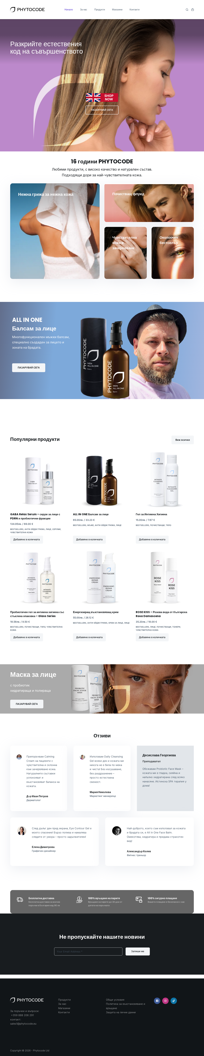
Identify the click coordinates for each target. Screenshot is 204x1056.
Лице (48, 529)
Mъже (90, 525)
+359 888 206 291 (22, 1015)
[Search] (187, 9)
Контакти (134, 9)
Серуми (56, 529)
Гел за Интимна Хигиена (151, 514)
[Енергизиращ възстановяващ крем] (102, 577)
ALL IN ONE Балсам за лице (91, 514)
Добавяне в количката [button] (26, 539)
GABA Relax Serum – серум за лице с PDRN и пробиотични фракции (35, 516)
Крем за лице (116, 623)
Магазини (117, 9)
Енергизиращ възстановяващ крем (96, 612)
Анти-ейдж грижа (35, 529)
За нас (83, 9)
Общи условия (115, 999)
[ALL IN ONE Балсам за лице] (102, 480)
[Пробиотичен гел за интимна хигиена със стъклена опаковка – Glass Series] (39, 577)
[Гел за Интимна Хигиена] (165, 480)
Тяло (168, 525)
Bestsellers (16, 529)
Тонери (176, 627)
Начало (69, 9)
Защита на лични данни (121, 1012)
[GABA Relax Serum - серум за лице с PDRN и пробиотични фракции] (39, 480)
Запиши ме (137, 951)
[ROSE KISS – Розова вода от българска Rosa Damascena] (165, 577)
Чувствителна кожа (21, 532)
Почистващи (157, 525)
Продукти (99, 9)
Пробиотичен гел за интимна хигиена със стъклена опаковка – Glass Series (37, 614)
